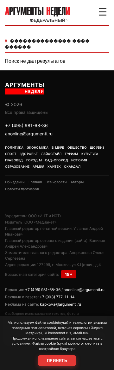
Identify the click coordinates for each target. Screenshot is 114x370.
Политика (14, 147)
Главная (35, 182)
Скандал (72, 166)
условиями (21, 343)
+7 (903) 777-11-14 (57, 297)
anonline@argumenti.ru (29, 133)
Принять (57, 360)
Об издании (15, 182)
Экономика (38, 147)
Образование (17, 166)
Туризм (71, 154)
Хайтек (54, 166)
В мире (58, 147)
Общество (77, 147)
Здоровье (29, 154)
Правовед (14, 160)
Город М (34, 160)
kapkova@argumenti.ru (60, 304)
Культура (89, 154)
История (79, 160)
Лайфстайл (51, 154)
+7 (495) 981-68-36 (26, 125)
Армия (38, 166)
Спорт (10, 154)
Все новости (56, 182)
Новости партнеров (22, 189)
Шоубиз (97, 147)
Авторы (77, 182)
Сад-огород (56, 160)
